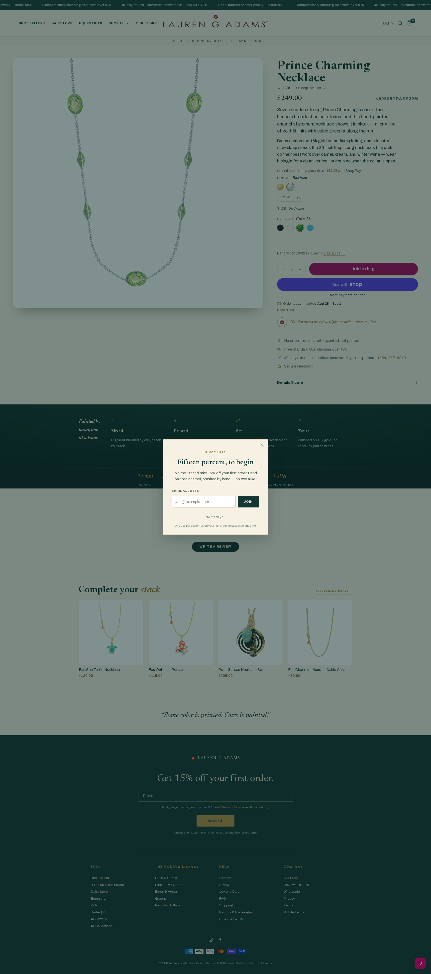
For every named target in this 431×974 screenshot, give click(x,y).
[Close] (262, 445)
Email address (185, 490)
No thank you (215, 517)
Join (248, 501)
